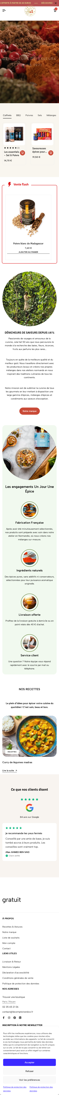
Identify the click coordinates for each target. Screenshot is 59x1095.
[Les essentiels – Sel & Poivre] (14, 134)
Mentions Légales (11, 967)
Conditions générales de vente (17, 978)
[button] (22, 152)
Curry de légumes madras (17, 762)
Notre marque (9, 932)
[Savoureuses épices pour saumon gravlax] (42, 134)
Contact (6, 948)
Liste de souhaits (11, 937)
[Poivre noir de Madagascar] (28, 218)
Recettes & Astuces (12, 926)
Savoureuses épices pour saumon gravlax (39, 150)
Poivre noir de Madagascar (28, 243)
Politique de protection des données (20, 983)
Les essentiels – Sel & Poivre (11, 153)
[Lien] (3, 1017)
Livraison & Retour (11, 961)
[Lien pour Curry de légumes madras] (29, 736)
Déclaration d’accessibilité (15, 972)
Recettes (12, 752)
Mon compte (8, 943)
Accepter (29, 1062)
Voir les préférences (29, 1079)
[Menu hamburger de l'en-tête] (4, 10)
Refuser (29, 1071)
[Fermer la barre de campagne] (55, 3)
